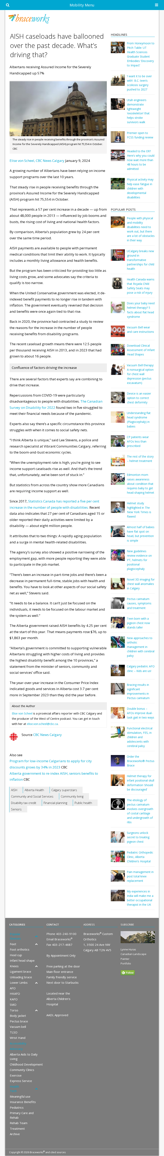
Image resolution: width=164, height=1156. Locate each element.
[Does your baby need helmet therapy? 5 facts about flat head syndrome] (118, 310)
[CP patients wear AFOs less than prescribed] (118, 443)
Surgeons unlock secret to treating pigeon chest (138, 837)
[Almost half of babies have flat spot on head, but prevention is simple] (118, 534)
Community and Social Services (32, 796)
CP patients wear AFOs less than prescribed (138, 441)
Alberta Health (34, 790)
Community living (72, 796)
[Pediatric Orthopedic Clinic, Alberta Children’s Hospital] (118, 859)
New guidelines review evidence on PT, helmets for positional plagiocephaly (139, 560)
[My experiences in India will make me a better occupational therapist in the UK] (118, 898)
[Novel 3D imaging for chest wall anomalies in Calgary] (118, 586)
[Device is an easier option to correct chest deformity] (118, 400)
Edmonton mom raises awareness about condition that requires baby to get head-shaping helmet (140, 483)
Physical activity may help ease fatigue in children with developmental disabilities (140, 188)
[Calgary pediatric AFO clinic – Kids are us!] (118, 673)
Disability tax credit (23, 803)
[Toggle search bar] (7, 5)
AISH (14, 790)
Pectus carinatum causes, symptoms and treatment (139, 603)
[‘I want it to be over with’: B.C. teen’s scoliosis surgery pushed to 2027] (118, 83)
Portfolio (126, 963)
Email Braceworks (59, 939)
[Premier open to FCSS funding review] (118, 139)
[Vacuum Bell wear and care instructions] (118, 334)
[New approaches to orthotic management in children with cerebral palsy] (118, 644)
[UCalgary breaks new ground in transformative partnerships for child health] (118, 258)
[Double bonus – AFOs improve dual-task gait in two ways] (118, 715)
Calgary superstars (64, 790)
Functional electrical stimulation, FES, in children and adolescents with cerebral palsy (139, 737)
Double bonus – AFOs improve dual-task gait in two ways (140, 713)
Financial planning (55, 803)
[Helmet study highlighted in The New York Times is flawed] (118, 510)
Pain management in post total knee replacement (140, 876)
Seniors (16, 809)
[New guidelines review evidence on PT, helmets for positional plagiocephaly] (118, 558)
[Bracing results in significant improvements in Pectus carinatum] (118, 691)
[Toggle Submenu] (36, 936)
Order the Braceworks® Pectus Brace (140, 761)
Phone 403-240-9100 (61, 934)
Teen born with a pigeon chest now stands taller (138, 623)
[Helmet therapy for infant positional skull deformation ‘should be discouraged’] (118, 783)
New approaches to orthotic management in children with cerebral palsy (140, 647)
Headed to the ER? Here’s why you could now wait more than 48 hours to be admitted (140, 160)
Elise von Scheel (22, 713)
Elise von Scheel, (22, 160)
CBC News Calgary (50, 160)
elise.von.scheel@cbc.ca (42, 724)
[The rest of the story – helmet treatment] (118, 463)
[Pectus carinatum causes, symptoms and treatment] (118, 606)
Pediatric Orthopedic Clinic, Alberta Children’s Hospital (140, 857)
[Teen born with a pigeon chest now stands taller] (118, 625)
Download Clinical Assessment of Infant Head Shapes (141, 350)
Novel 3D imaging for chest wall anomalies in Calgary (141, 583)
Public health (83, 803)
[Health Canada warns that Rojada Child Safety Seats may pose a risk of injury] (118, 286)
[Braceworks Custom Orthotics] (82, 19)
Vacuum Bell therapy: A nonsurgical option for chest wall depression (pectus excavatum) (140, 374)
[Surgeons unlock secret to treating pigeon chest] (118, 839)
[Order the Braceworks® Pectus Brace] (118, 763)
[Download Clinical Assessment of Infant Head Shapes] (118, 352)
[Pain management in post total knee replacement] (118, 878)
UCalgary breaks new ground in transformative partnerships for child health (140, 260)
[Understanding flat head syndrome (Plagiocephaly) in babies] (118, 420)
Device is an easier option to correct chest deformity (139, 398)
